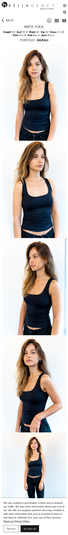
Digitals (42, 40)
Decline (11, 528)
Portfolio (27, 40)
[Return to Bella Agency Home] (28, 5)
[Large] (64, 21)
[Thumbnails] (57, 21)
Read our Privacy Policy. (16, 521)
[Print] (49, 21)
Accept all (30, 528)
